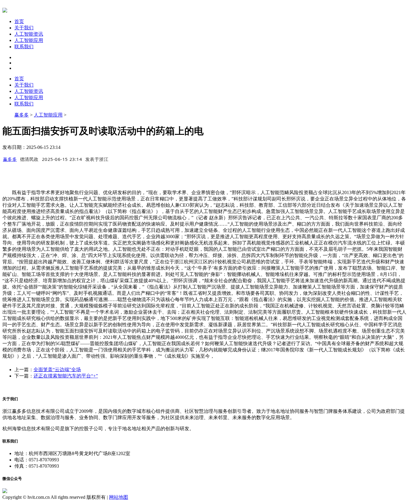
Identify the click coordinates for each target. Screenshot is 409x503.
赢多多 (21, 114)
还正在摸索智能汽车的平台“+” (66, 375)
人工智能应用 (28, 40)
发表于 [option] (97, 159)
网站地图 (118, 497)
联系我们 (24, 46)
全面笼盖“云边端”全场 (57, 369)
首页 (19, 21)
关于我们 (24, 27)
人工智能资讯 (28, 34)
